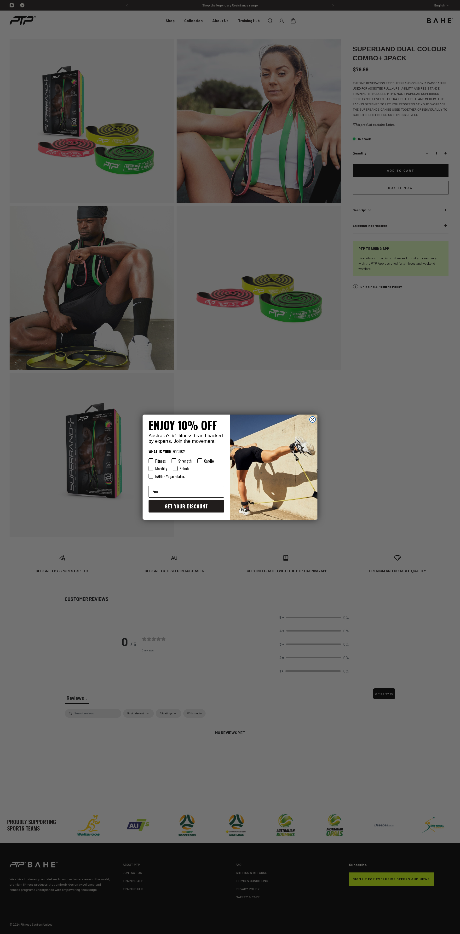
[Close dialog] (313, 419)
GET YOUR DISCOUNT (186, 506)
